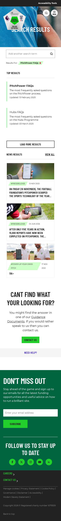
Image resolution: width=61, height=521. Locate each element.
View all (49, 154)
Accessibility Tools (47, 3)
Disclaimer (22, 493)
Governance (9, 493)
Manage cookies (11, 488)
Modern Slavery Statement (16, 497)
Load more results (30, 144)
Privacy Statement (30, 488)
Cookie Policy (47, 488)
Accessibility (35, 493)
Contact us (30, 340)
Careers (7, 473)
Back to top (9, 514)
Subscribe (15, 424)
